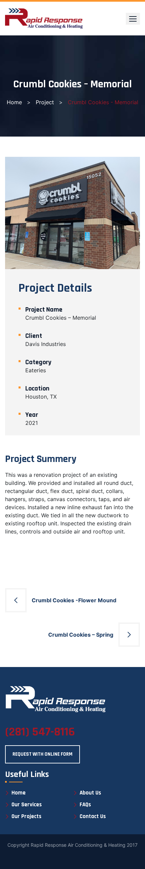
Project (45, 102)
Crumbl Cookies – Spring (80, 634)
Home (14, 102)
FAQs (85, 804)
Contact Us (93, 816)
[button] (133, 19)
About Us (90, 792)
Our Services (26, 804)
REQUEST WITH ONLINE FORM (42, 754)
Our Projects (26, 816)
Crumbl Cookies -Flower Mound (74, 600)
